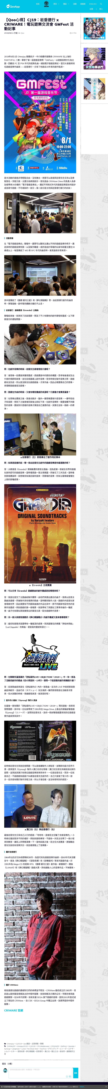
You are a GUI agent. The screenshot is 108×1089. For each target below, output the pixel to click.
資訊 (55, 4)
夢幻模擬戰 (30, 1051)
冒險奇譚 (21, 1051)
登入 (101, 9)
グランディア (53, 1049)
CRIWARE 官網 (13, 1010)
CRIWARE (55, 1046)
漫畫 (75, 4)
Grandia (71, 1046)
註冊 (91, 9)
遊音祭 (62, 1051)
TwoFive (43, 1049)
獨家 (65, 4)
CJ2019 (19, 1044)
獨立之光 (54, 1051)
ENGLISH (92, 4)
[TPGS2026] (46, 4)
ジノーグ (63, 1049)
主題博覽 (35, 1044)
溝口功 (47, 1051)
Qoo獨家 (26, 1044)
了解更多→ (82, 1087)
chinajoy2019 (22, 1046)
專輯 (41, 1044)
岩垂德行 (39, 1051)
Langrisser (16, 1049)
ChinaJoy (10, 1044)
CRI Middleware (43, 1046)
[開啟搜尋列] (101, 4)
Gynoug (7, 1049)
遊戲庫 (82, 4)
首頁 (37, 4)
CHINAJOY (11, 1046)
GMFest (64, 1046)
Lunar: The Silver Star (29, 1049)
